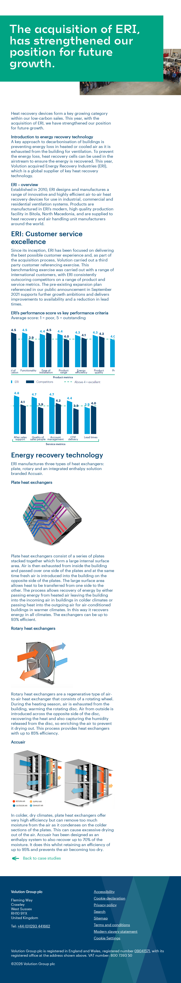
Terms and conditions (112, 925)
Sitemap (101, 918)
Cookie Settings (107, 938)
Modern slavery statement (116, 931)
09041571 (142, 951)
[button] (90, 858)
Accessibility (104, 891)
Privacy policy (105, 905)
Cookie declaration (109, 898)
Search (100, 911)
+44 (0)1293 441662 (34, 926)
